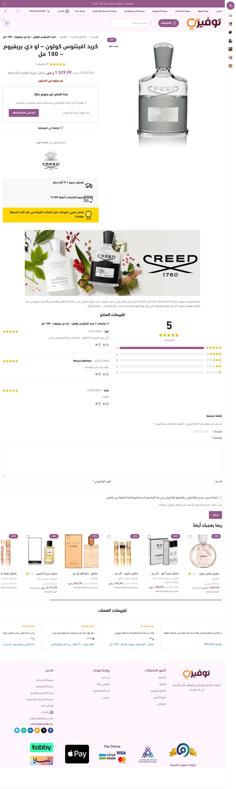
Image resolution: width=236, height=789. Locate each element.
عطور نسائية (165, 578)
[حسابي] (5, 11)
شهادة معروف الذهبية (183, 765)
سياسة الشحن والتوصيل (41, 693)
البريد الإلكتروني (102, 481)
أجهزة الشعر (160, 697)
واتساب (45, 712)
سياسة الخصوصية (44, 686)
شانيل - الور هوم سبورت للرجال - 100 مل (158, 644)
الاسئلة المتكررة (101, 691)
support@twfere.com (41, 718)
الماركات (161, 704)
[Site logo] (204, 23)
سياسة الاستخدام (44, 680)
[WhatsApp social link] (23, 730)
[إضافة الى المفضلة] (190, 537)
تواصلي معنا (103, 684)
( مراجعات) (42, 64)
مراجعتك (216, 437)
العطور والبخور (78, 37)
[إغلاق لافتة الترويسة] (4, 3)
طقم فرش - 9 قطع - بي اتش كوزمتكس (99, 644)
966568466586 (41, 724)
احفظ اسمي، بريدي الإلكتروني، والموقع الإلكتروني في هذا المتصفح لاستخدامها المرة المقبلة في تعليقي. (161, 497)
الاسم (218, 481)
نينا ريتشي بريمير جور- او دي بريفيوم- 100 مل (36, 644)
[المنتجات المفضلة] (18, 11)
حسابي (106, 697)
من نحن (106, 677)
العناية (162, 684)
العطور (63, 37)
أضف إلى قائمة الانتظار (23, 113)
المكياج (162, 677)
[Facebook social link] (50, 730)
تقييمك (217, 431)
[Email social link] (37, 730)
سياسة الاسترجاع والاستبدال (39, 699)
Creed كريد (42, 142)
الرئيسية (94, 37)
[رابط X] (44, 730)
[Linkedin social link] (30, 730)
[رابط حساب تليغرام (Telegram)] (17, 730)
